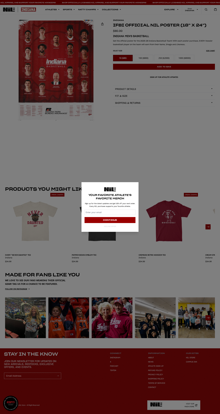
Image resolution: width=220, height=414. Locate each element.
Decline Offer (110, 226)
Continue (110, 220)
